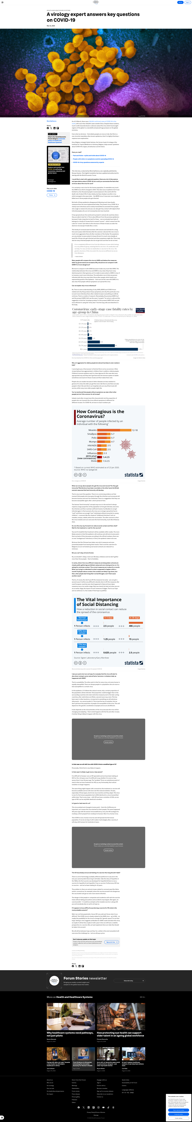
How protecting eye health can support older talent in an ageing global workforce (120, 1034)
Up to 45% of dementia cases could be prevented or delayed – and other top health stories (108, 1064)
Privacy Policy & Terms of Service (96, 1112)
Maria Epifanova (51, 121)
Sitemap (96, 1115)
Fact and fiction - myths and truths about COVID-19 (89, 155)
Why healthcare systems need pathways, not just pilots (70, 1034)
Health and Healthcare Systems (58, 10)
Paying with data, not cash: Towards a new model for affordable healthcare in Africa (58, 1064)
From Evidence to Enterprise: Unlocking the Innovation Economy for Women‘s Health (82, 1064)
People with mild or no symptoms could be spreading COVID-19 (93, 159)
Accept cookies (108, 742)
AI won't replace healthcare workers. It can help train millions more (133, 1064)
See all (142, 997)
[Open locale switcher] (2, 1118)
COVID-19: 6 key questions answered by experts (88, 162)
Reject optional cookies (178, 1110)
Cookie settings (178, 1118)
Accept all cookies (178, 1114)
